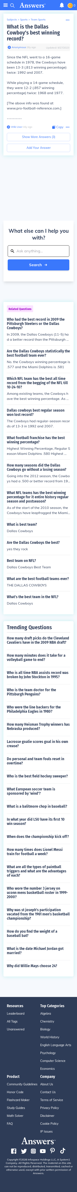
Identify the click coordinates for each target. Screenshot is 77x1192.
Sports (24, 19)
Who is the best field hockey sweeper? (37, 776)
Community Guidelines (22, 1084)
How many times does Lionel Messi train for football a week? (35, 851)
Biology (45, 1029)
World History (49, 1037)
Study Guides (16, 1108)
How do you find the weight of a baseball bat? (32, 933)
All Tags (12, 1021)
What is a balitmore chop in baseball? (37, 806)
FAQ (10, 1124)
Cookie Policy (49, 1124)
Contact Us (48, 1092)
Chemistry (47, 1021)
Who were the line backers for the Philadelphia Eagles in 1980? (34, 709)
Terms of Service (51, 1100)
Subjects (12, 19)
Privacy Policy (49, 1108)
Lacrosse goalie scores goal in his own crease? (37, 743)
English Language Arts (55, 1045)
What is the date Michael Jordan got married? (35, 950)
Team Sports (38, 19)
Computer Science (52, 1061)
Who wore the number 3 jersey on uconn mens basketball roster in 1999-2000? (37, 892)
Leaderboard (15, 1013)
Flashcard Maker (18, 1100)
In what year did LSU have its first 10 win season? (36, 821)
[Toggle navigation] (5, 5)
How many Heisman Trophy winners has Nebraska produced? (38, 726)
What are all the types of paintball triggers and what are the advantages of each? (36, 871)
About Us (46, 1084)
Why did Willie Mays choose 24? (32, 966)
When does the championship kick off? (38, 836)
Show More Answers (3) (38, 137)
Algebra (45, 1013)
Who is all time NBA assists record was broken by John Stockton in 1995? (37, 674)
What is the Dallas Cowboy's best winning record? (33, 32)
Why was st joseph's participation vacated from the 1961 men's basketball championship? (38, 914)
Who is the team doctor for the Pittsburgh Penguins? (31, 692)
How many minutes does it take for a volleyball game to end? (36, 657)
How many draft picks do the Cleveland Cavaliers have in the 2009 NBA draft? (38, 640)
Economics (47, 1069)
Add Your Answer (39, 148)
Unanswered (15, 1029)
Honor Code (15, 1092)
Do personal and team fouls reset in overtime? (35, 761)
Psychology (48, 1053)
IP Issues (46, 1131)
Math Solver (15, 1116)
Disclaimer (47, 1116)
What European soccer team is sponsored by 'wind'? (31, 791)
